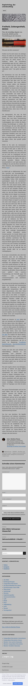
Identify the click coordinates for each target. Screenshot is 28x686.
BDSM (23, 453)
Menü (4, 10)
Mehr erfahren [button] (11, 680)
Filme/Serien (7, 589)
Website (4, 505)
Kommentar (6, 472)
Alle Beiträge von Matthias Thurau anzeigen (16, 446)
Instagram (6, 566)
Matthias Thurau (7, 451)
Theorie (9, 453)
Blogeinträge (5, 663)
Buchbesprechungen (9, 581)
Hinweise (6, 593)
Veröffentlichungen (7, 666)
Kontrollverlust (20, 454)
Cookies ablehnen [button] (7, 683)
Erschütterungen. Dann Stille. (12, 587)
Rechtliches (5, 670)
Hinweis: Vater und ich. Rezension (13, 642)
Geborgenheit (14, 454)
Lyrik (24, 451)
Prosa (3, 453)
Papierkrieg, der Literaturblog (8, 6)
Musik (5, 600)
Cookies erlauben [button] (18, 683)
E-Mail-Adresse (7, 499)
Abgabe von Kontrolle (17, 453)
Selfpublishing (7, 604)
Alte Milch (5, 334)
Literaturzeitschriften (9, 597)
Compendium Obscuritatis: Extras (13, 640)
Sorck (7, 167)
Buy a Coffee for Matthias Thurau (11, 627)
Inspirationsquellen (9, 595)
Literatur (4, 455)
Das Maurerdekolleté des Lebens (12, 585)
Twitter (6, 565)
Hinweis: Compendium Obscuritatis (13, 644)
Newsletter (6, 568)
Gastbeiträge (7, 591)
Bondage (4, 454)
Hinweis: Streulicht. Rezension (12, 646)
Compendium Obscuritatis (11, 583)
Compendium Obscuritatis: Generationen (15, 638)
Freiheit (8, 454)
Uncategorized (7, 610)
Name (4, 492)
